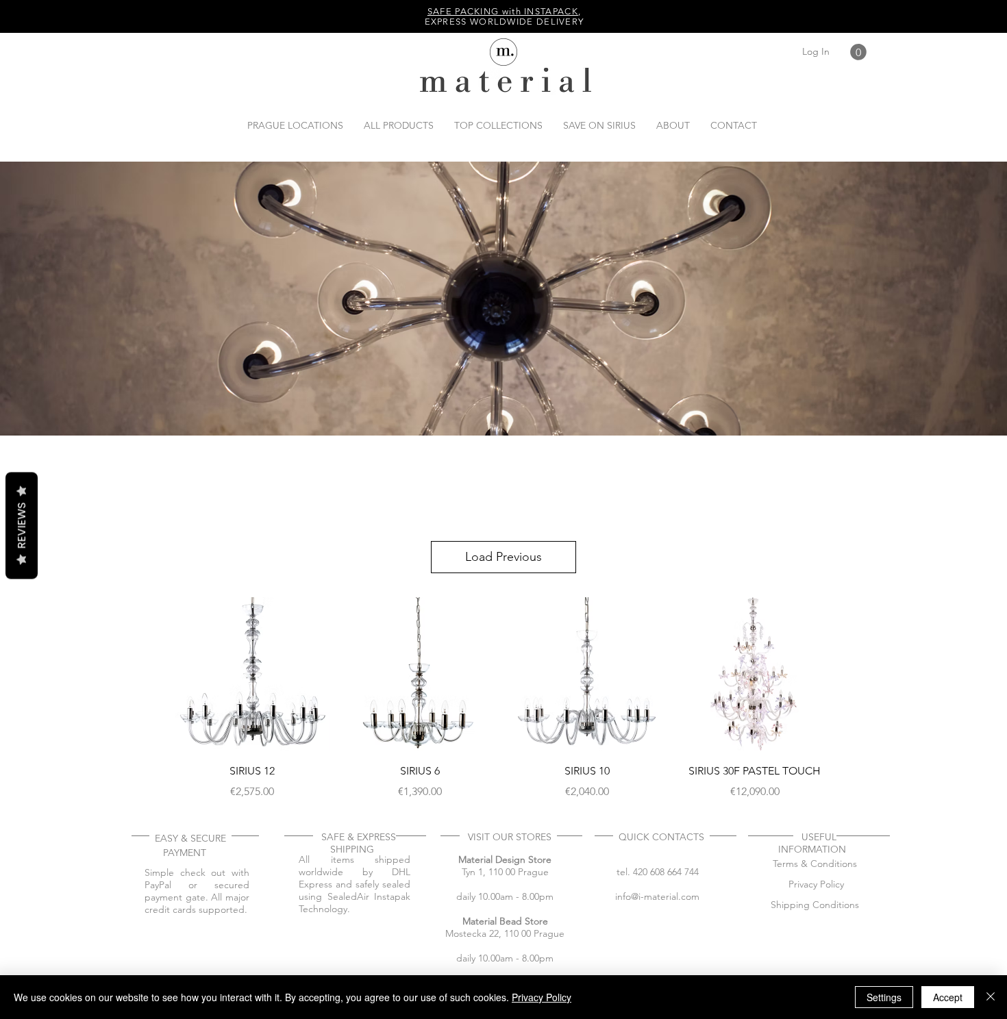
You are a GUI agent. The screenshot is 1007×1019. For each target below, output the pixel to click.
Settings (884, 997)
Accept (947, 997)
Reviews (21, 526)
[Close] (990, 997)
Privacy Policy (541, 997)
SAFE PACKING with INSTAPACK (502, 11)
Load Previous (503, 556)
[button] (858, 52)
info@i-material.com (657, 896)
